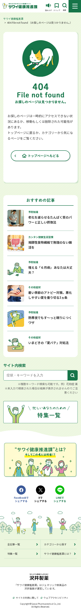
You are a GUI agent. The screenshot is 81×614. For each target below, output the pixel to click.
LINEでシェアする (59, 499)
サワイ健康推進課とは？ (57, 553)
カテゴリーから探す (55, 544)
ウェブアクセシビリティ (56, 597)
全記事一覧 (13, 544)
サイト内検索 (14, 365)
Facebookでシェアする (21, 499)
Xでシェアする (40, 499)
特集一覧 (12, 553)
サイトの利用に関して (27, 597)
